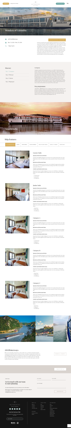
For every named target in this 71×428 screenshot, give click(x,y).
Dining (18, 144)
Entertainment (33, 144)
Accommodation (10, 144)
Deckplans (62, 144)
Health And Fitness (43, 144)
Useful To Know (53, 144)
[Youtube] (17, 409)
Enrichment (24, 144)
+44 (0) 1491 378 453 (14, 3)
